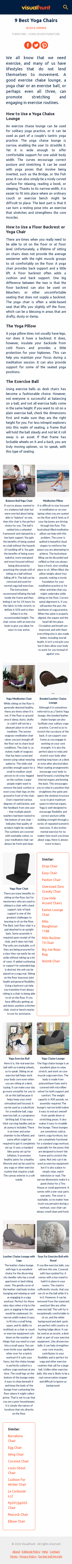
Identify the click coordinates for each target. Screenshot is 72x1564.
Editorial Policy (31, 1551)
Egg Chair (15, 1447)
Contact (55, 1551)
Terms (14, 1556)
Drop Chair (50, 866)
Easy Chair (49, 873)
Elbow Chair (16, 1521)
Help (45, 1551)
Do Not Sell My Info (50, 1556)
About (16, 1551)
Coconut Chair (18, 1461)
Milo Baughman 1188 (50, 926)
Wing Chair (16, 1454)
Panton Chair (51, 880)
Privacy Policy (28, 1556)
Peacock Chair (18, 1514)
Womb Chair (51, 961)
